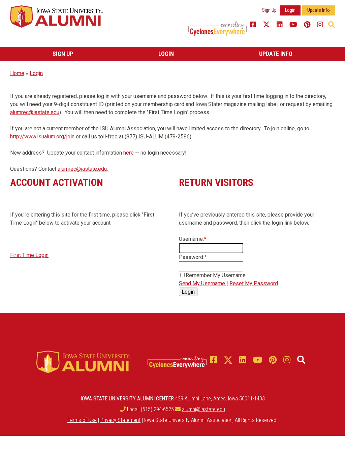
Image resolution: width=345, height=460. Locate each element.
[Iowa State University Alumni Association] (56, 16)
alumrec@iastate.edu (34, 112)
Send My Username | (203, 283)
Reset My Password (253, 283)
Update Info (318, 10)
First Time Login (29, 255)
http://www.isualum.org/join (42, 136)
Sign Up (269, 10)
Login (290, 10)
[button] (331, 25)
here (129, 153)
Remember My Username (216, 275)
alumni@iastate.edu (203, 409)
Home (17, 73)
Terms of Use (82, 420)
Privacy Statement (120, 420)
